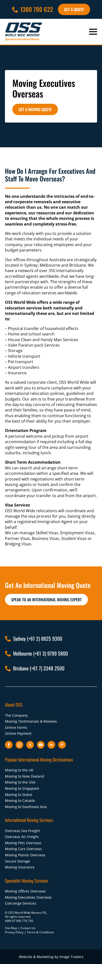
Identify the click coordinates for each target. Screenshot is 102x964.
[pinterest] (62, 745)
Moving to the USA (20, 782)
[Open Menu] (93, 32)
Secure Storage (17, 861)
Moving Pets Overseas (23, 842)
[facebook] (9, 745)
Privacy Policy (14, 932)
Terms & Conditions (40, 932)
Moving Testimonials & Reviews (31, 721)
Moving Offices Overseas (25, 891)
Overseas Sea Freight (22, 830)
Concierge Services (20, 903)
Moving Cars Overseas (23, 848)
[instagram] (19, 745)
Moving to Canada (20, 800)
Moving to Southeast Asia (26, 806)
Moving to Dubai (18, 794)
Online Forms (16, 727)
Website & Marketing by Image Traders (51, 956)
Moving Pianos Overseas (25, 855)
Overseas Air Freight (22, 836)
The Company (16, 715)
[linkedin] (51, 745)
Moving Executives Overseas (28, 897)
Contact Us (27, 928)
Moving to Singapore (22, 788)
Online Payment (18, 733)
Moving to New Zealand (24, 776)
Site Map (11, 928)
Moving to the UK (19, 770)
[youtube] (41, 745)
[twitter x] (30, 745)
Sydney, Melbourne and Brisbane (55, 265)
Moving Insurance (20, 867)
